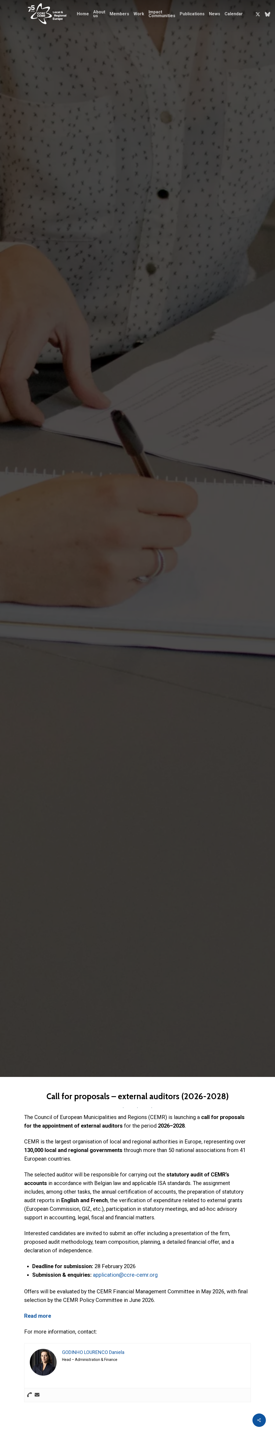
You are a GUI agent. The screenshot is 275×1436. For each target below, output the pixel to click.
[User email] (37, 1395)
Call (67, 628)
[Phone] (29, 1395)
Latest (79, 628)
